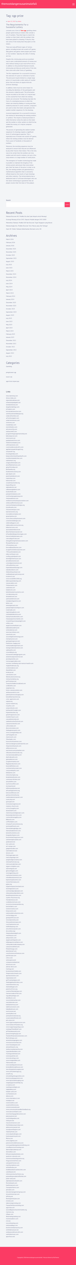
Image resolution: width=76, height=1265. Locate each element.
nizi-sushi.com (10, 844)
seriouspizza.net (11, 960)
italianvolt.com (11, 590)
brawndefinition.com (12, 766)
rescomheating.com (12, 1223)
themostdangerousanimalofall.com (17, 744)
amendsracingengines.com (14, 1040)
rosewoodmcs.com (12, 1103)
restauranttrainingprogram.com (15, 654)
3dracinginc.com (11, 739)
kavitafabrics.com (11, 906)
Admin (19, 21)
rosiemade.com (10, 610)
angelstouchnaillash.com (14, 625)
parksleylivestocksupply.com (15, 694)
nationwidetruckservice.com (14, 913)
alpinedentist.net (11, 487)
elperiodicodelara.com (13, 400)
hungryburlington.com (12, 835)
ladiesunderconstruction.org (14, 525)
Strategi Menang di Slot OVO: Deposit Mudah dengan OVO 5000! (26, 219)
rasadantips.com (11, 425)
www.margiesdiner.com (13, 1060)
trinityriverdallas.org (12, 679)
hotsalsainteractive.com (13, 411)
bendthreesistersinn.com (13, 895)
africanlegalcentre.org (13, 790)
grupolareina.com (11, 516)
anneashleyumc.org (12, 1047)
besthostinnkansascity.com (14, 1227)
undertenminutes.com (13, 420)
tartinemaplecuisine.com (13, 839)
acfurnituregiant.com (12, 418)
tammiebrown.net (11, 851)
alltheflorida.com (11, 1167)
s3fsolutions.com (11, 545)
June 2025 (9, 268)
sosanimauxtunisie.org (13, 483)
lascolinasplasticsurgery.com (15, 1069)
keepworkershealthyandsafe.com (16, 456)
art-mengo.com (11, 846)
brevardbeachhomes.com (13, 547)
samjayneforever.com (12, 1163)
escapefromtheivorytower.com (15, 550)
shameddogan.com (12, 987)
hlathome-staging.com (13, 643)
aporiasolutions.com (12, 975)
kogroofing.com (11, 485)
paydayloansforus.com (13, 440)
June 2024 (9, 283)
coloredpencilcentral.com (14, 563)
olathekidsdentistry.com (13, 614)
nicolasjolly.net (10, 786)
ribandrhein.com (11, 670)
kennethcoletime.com (13, 833)
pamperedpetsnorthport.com (15, 608)
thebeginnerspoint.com (13, 730)
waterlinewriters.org (12, 984)
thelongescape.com (12, 855)
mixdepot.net (10, 1100)
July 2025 (9, 264)
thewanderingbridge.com (13, 828)
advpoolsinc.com (11, 938)
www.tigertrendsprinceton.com (15, 1022)
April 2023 (9, 328)
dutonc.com (9, 853)
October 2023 (10, 309)
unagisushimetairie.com (13, 463)
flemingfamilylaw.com (13, 1198)
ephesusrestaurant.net (13, 1127)
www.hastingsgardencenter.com (16, 1114)
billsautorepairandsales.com (14, 1154)
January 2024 (10, 299)
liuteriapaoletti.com (12, 889)
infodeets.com (10, 409)
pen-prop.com (10, 1020)
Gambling (9, 366)
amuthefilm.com (11, 781)
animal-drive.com (11, 967)
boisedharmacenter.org (13, 697)
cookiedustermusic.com (13, 902)
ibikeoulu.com (10, 819)
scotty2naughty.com (12, 808)
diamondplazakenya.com (13, 1149)
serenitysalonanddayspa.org (14, 414)
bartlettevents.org (12, 512)
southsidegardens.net (12, 1118)
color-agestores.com (12, 699)
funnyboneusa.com (12, 900)
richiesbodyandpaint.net (13, 402)
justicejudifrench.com (12, 826)
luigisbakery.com (11, 1089)
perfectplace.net (11, 681)
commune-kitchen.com (13, 779)
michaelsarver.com (12, 639)
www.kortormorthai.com (13, 1042)
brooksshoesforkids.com (13, 971)
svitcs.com (9, 958)
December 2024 (11, 274)
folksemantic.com (11, 585)
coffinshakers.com (11, 822)
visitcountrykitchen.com (13, 864)
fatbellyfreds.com (11, 1132)
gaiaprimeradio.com (12, 848)
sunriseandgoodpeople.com (14, 891)
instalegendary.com (12, 454)
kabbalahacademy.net (12, 628)
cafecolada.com (11, 726)
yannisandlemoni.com (12, 599)
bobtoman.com (10, 480)
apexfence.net (10, 1236)
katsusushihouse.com (12, 793)
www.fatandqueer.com (13, 1045)
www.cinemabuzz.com (13, 1098)
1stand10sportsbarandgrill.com (16, 621)
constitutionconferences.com (15, 953)
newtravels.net (10, 438)
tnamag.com (10, 969)
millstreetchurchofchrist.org (15, 1174)
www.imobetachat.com (13, 1000)
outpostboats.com (12, 708)
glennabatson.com (12, 759)
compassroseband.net (13, 962)
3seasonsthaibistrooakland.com (16, 683)
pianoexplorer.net (11, 1116)
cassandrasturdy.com (12, 719)
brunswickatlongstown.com (14, 837)
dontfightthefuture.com (13, 558)
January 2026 (10, 246)
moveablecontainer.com (13, 514)
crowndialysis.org (11, 652)
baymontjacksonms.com (13, 880)
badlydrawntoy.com (12, 1004)
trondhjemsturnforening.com (15, 1147)
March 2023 (10, 331)
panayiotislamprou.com (13, 494)
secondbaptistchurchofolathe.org (16, 1210)
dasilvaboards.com (12, 757)
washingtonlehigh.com (13, 1087)
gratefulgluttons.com (13, 715)
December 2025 (11, 249)
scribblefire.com (11, 686)
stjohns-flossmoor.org (13, 897)
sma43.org (9, 1074)
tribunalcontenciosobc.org (14, 752)
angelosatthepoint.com (13, 940)
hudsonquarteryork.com (13, 1136)
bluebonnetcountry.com (13, 471)
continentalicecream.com (14, 768)
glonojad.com (10, 802)
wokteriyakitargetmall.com (14, 645)
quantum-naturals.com (13, 1156)
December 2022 (11, 340)
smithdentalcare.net (12, 1230)
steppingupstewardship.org (14, 1083)
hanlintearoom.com (12, 1185)
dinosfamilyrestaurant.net (14, 532)
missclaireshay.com (12, 396)
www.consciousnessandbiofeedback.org (18, 1109)
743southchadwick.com (13, 552)
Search (8, 200)
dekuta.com (9, 1096)
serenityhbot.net (11, 1013)
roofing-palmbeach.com (13, 556)
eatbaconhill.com (11, 431)
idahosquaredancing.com (13, 581)
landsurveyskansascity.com (14, 1049)
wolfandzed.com (11, 1094)
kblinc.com (9, 603)
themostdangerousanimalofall (19, 3)
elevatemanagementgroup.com (16, 1192)
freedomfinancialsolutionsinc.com (16, 1036)
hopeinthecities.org (12, 712)
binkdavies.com (10, 773)
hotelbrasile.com (11, 507)
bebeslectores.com (12, 527)
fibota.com (9, 1138)
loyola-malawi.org (11, 703)
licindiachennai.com (12, 405)
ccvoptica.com (10, 1085)
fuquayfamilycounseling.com (15, 1205)
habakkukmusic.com (12, 1009)
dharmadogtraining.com (13, 1216)
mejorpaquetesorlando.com (14, 619)
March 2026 (10, 239)
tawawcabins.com (11, 583)
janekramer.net (10, 842)
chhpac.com (9, 1214)
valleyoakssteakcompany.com (15, 944)
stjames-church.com (12, 806)
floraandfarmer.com (12, 543)
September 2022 (11, 350)
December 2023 (11, 302)
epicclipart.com (10, 474)
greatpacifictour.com (12, 918)
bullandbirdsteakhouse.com (14, 1067)
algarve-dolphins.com (12, 866)
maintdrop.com (10, 478)
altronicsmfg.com (11, 429)
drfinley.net (9, 1196)
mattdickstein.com (12, 1002)
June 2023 (9, 321)
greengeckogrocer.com (13, 641)
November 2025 (11, 252)
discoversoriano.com (12, 728)
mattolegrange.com (12, 857)
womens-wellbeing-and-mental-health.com (19, 663)
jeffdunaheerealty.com (13, 1031)
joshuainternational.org (13, 1016)
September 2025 (11, 258)
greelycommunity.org (12, 795)
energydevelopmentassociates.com (17, 541)
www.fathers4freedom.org (14, 1025)
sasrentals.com (10, 634)
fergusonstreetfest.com (13, 1161)
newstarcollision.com (12, 632)
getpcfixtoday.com (12, 467)
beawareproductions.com (14, 815)
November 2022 (11, 343)
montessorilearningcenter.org (15, 1158)
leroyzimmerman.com (12, 1194)
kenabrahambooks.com (13, 777)
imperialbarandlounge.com (14, 567)
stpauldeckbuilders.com (13, 1051)
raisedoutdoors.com (12, 570)
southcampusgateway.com (14, 496)
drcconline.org (10, 931)
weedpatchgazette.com (13, 601)
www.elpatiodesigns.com (14, 1134)
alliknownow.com (11, 748)
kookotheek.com (11, 492)
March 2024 (10, 293)
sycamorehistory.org (12, 1105)
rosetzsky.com (10, 799)
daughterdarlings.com (12, 407)
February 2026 (10, 242)
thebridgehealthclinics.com (14, 982)
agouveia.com (10, 1207)
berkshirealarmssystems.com (15, 592)
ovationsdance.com (12, 668)
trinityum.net (10, 1120)
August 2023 (10, 315)
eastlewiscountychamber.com (15, 750)
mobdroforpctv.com (12, 717)
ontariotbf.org (10, 451)
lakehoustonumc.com (12, 1007)
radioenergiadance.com (13, 489)
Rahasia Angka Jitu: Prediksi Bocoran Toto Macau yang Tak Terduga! (27, 226)
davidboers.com (11, 998)
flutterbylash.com (11, 1183)
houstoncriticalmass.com (14, 741)
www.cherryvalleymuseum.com (15, 518)
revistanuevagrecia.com (13, 804)
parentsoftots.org (11, 989)
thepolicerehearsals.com (13, 746)
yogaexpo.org (10, 688)
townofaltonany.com (12, 882)
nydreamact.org (11, 460)
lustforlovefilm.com (12, 784)
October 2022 (10, 347)
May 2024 (9, 287)
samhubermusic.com (12, 1234)
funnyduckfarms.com (12, 1187)
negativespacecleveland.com (15, 886)
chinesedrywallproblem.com (14, 893)
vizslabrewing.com (11, 594)
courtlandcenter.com (12, 924)
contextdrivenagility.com (13, 817)
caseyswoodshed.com (12, 946)
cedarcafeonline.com (12, 416)
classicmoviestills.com (13, 723)
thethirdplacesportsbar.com (14, 1125)
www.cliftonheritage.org (13, 1071)
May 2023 (9, 324)
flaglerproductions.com (13, 764)
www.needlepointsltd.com (14, 1065)
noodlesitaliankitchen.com (14, 458)
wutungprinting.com (12, 873)
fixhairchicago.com (11, 949)
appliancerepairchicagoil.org (14, 449)
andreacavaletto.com (12, 692)
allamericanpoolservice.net (14, 657)
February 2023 (10, 334)
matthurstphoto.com (12, 1165)
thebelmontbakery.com (13, 443)
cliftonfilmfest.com (12, 565)
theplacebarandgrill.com (13, 933)
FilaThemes (56, 1257)
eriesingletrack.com (12, 605)
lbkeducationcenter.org (13, 677)
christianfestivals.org (12, 862)
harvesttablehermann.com (14, 536)
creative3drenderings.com (14, 991)
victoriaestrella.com (12, 920)
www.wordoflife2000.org (14, 579)
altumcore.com (10, 964)
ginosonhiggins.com (12, 871)
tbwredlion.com (11, 1152)
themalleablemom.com (13, 831)
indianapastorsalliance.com (14, 942)
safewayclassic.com (12, 445)
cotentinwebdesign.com (13, 521)
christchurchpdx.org (12, 775)
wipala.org (9, 701)
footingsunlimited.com (13, 1054)
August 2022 (10, 353)
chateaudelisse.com (12, 498)
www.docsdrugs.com (12, 1058)
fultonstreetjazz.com (13, 509)
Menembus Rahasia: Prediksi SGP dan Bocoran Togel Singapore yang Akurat (29, 223)
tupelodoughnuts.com (13, 612)
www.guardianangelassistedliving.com (17, 1145)
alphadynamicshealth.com (14, 1181)
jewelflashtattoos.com (13, 465)
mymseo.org (10, 1212)
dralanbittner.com (11, 596)
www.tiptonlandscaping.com (15, 1080)
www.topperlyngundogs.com (15, 1027)
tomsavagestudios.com (13, 661)
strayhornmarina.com (12, 761)
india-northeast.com (12, 554)
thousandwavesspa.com (13, 922)
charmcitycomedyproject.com (15, 813)
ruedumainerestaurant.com (14, 797)
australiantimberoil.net (13, 529)
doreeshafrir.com (11, 810)
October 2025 (10, 255)
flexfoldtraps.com (11, 1038)
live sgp (23, 30)
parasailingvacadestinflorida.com (16, 1176)
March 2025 (10, 271)
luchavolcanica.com (12, 909)
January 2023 (10, 337)
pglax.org (9, 884)
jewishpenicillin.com (12, 659)
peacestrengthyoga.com (13, 1033)
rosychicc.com (10, 706)
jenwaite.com (10, 1190)
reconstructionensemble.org (14, 904)
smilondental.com (11, 630)
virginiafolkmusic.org (12, 666)
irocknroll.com (10, 576)
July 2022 (9, 356)
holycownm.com (11, 911)
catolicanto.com (11, 674)
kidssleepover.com (11, 436)
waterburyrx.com (11, 935)
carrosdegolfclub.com (13, 538)
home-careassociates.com (14, 690)
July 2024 (9, 280)
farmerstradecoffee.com (14, 993)
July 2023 (9, 318)
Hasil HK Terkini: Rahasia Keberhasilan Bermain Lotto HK (23, 229)
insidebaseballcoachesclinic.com (16, 1170)
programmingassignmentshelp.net (16, 434)
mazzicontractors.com (13, 1123)
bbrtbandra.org (10, 469)
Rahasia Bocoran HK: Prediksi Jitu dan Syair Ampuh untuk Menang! (26, 216)
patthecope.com (11, 955)
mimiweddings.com (12, 1225)
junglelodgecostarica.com (14, 860)
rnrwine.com (10, 1201)
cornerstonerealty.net (13, 1107)
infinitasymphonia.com (13, 788)
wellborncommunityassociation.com (17, 500)
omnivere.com (10, 422)
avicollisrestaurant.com (13, 929)
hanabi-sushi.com (11, 1091)
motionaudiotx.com (12, 1219)
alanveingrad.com (11, 868)
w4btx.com (9, 623)
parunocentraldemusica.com (14, 1143)
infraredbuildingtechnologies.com (16, 534)
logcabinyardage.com (12, 996)
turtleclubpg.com (11, 915)
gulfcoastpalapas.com (13, 980)
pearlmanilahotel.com (13, 476)
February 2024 (10, 296)
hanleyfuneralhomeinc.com (14, 616)
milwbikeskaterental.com (14, 877)
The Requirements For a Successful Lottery (17, 26)
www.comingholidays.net (14, 732)
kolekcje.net (10, 672)
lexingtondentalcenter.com (14, 648)
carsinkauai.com (11, 1172)
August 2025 (10, 261)
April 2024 (9, 290)
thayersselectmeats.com (14, 973)
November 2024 (11, 277)
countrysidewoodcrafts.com (14, 447)
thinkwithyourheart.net (13, 572)
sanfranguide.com (11, 735)
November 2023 (11, 306)
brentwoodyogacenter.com (14, 1078)
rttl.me (8, 1221)
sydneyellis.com (11, 650)
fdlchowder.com (11, 1062)
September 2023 (11, 312)
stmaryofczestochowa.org (14, 824)
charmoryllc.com (11, 737)
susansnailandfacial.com (13, 1018)
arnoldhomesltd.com (12, 561)
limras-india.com (11, 398)
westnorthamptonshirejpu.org (15, 505)
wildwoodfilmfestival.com (14, 503)
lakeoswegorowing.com (13, 1203)
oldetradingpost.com (12, 523)
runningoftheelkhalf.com (14, 1029)
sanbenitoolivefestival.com (14, 721)
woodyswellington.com (13, 1129)
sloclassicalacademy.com (14, 755)
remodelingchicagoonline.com (15, 1076)
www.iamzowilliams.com (14, 1112)
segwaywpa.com (11, 978)
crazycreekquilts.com (12, 770)
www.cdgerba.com (11, 1141)
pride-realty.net (11, 1178)
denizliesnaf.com (11, 951)
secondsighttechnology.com (14, 637)
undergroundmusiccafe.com (14, 1232)
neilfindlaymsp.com (12, 926)
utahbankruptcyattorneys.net (15, 574)
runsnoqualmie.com (12, 1056)
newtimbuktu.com (11, 427)
